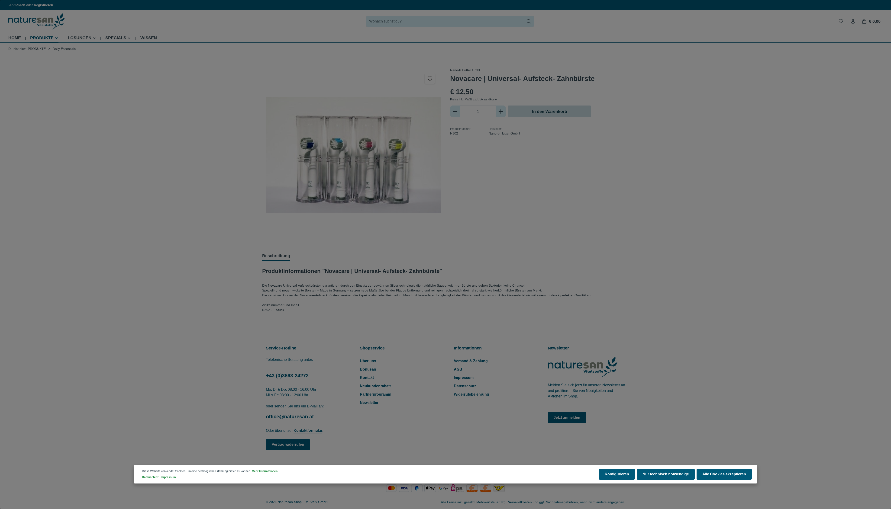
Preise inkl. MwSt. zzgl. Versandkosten (474, 99)
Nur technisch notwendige (665, 474)
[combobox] (445, 21)
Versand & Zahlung (471, 361)
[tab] (276, 256)
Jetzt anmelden (567, 417)
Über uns (368, 361)
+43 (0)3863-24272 (287, 375)
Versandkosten (520, 502)
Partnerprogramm (375, 394)
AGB (458, 369)
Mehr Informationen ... (266, 471)
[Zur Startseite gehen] (36, 21)
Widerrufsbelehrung (471, 394)
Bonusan (368, 369)
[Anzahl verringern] (455, 111)
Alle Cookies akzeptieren (724, 474)
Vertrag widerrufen (288, 444)
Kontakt (367, 378)
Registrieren (43, 5)
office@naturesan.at (290, 416)
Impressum (464, 378)
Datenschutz (465, 386)
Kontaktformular (308, 430)
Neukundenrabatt (375, 386)
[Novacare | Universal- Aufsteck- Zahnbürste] (353, 155)
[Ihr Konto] (853, 21)
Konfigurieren (617, 474)
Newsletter (369, 403)
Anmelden (17, 5)
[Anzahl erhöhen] (501, 111)
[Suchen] (529, 21)
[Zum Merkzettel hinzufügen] (430, 78)
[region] (353, 155)
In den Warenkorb (549, 111)
